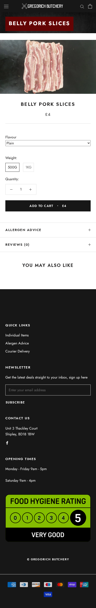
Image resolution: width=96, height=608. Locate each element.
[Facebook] (7, 442)
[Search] (82, 6)
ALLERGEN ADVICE (23, 229)
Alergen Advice (17, 343)
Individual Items (17, 335)
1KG (28, 167)
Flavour (10, 137)
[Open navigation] (6, 6)
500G (12, 167)
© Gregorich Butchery (48, 559)
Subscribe (15, 402)
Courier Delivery (17, 351)
